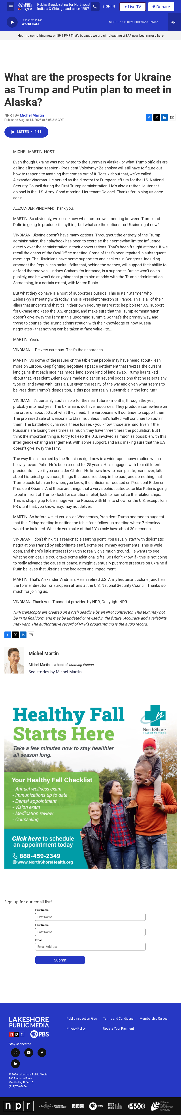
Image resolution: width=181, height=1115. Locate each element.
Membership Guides (154, 1018)
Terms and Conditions (118, 1018)
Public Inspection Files (82, 1018)
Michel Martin (32, 115)
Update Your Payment (118, 1028)
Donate (163, 6)
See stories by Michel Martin (55, 671)
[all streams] (174, 22)
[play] (12, 22)
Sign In (108, 6)
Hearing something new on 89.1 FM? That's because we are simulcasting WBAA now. (78, 35)
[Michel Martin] (14, 660)
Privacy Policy (76, 1028)
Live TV (134, 6)
